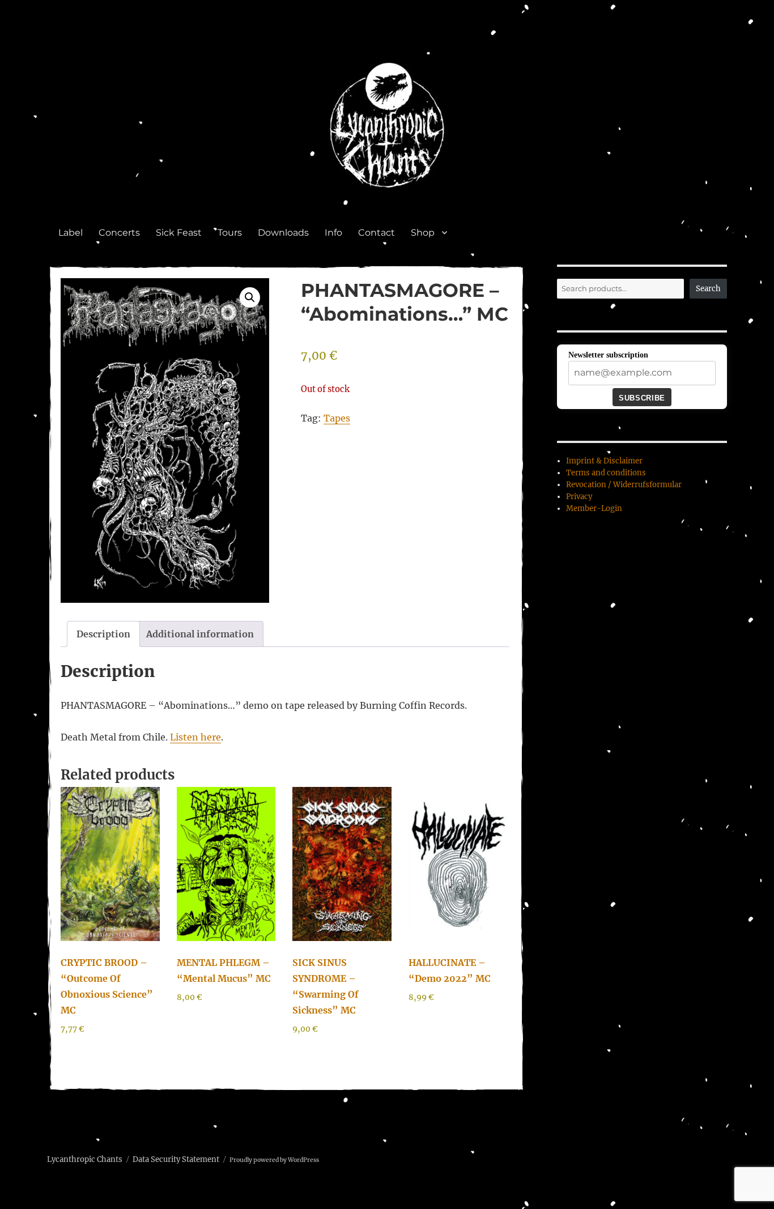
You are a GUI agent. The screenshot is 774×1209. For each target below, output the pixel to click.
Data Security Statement (176, 1159)
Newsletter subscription (608, 355)
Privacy (579, 496)
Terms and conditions (606, 473)
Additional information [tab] (200, 634)
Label (70, 232)
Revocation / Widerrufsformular (624, 484)
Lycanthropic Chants (84, 1159)
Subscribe (642, 398)
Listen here (195, 737)
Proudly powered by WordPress (274, 1160)
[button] (250, 297)
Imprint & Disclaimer (604, 461)
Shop (423, 232)
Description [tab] (103, 634)
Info (333, 232)
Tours (230, 232)
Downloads (283, 232)
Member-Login (594, 508)
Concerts (119, 232)
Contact (376, 232)
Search (708, 288)
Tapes (337, 418)
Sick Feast (179, 232)
